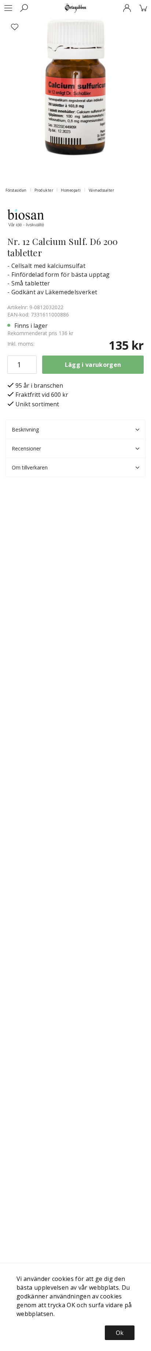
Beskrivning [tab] (25, 429)
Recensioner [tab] (26, 448)
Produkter (44, 190)
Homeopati (71, 190)
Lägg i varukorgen (93, 365)
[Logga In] (127, 8)
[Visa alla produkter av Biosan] (25, 217)
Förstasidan (16, 190)
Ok (120, 1333)
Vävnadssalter (101, 190)
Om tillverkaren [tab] (30, 467)
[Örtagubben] (75, 8)
